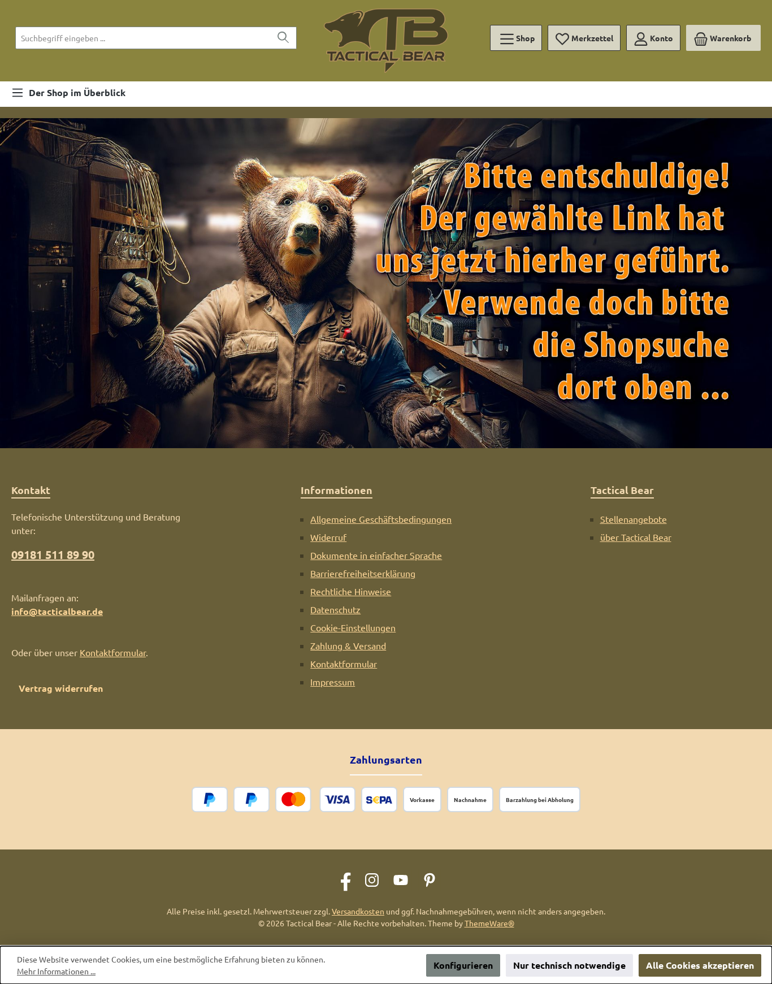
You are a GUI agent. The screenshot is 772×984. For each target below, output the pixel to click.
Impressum (332, 681)
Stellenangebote (633, 518)
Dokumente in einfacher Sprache (376, 555)
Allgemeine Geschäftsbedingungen (381, 518)
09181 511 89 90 (52, 554)
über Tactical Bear (635, 537)
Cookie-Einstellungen (353, 627)
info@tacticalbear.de (57, 611)
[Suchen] (283, 38)
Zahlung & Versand (348, 645)
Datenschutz (335, 609)
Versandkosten (358, 911)
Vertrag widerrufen (61, 688)
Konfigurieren (463, 965)
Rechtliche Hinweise (350, 591)
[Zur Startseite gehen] (386, 40)
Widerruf (328, 537)
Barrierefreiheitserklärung (362, 573)
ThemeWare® (489, 923)
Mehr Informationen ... (56, 971)
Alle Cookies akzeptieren (700, 965)
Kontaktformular (113, 652)
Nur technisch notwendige (569, 965)
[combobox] (143, 38)
